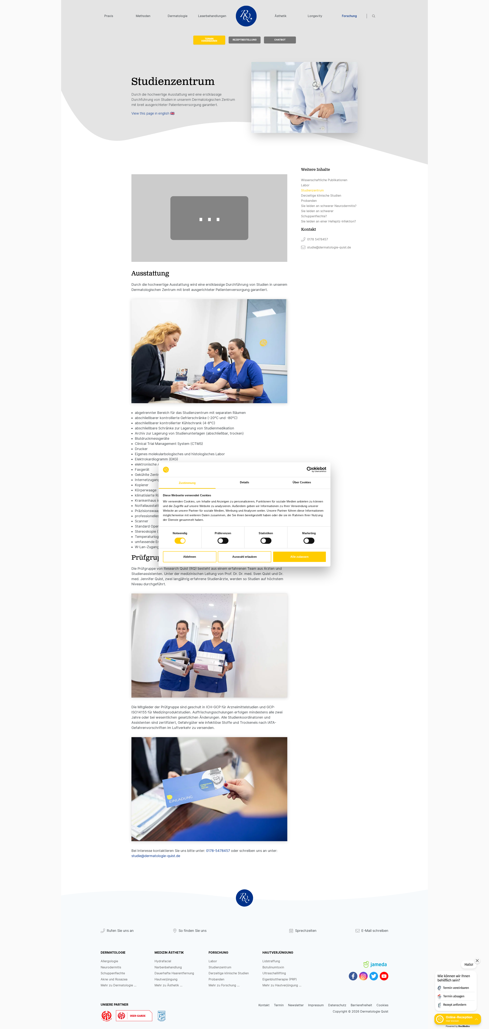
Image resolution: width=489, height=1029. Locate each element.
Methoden (143, 16)
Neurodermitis (111, 967)
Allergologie (109, 961)
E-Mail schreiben (374, 931)
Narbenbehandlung (168, 967)
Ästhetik (281, 16)
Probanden (309, 201)
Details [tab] (244, 482)
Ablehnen (189, 556)
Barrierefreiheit (361, 1005)
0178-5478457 (218, 851)
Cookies (382, 1005)
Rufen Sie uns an (120, 931)
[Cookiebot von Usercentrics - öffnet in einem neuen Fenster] (309, 469)
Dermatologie (177, 16)
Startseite (246, 16)
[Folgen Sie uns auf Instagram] (363, 976)
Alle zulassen (299, 556)
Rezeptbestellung (245, 39)
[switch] (223, 541)
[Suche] (380, 16)
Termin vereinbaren (209, 39)
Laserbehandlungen (212, 16)
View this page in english (150, 113)
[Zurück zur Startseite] (244, 898)
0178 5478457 (317, 239)
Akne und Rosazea (114, 979)
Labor (305, 185)
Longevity (315, 16)
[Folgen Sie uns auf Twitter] (373, 976)
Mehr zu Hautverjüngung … (281, 985)
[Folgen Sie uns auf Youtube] (384, 976)
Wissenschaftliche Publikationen (324, 180)
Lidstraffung (271, 961)
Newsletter (296, 1005)
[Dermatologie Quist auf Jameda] (375, 961)
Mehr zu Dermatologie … (118, 985)
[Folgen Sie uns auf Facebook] (353, 976)
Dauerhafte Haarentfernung (174, 973)
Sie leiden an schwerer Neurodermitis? (328, 206)
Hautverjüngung (166, 979)
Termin (279, 1005)
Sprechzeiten (306, 931)
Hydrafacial (163, 961)
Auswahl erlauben (244, 556)
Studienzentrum (312, 190)
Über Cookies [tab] (302, 482)
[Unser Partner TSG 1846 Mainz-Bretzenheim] (163, 1016)
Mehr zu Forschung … (224, 985)
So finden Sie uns (192, 931)
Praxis (108, 16)
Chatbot (280, 39)
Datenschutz (337, 1005)
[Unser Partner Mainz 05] (108, 1016)
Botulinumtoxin (273, 967)
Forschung (349, 16)
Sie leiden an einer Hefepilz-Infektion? (328, 221)
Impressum (316, 1005)
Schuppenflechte (113, 973)
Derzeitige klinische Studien (321, 195)
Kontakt (264, 1005)
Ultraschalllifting (274, 973)
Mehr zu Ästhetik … (168, 985)
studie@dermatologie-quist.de (155, 856)
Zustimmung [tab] (187, 482)
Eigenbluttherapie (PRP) (279, 979)
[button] (455, 986)
